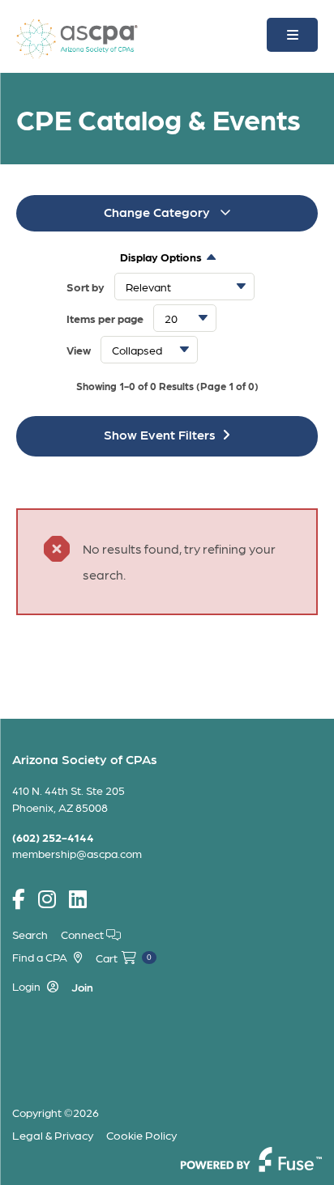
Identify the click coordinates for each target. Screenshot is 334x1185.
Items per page (104, 318)
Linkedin (78, 900)
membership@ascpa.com (77, 853)
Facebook (18, 900)
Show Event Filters (160, 434)
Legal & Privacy (52, 1135)
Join (82, 986)
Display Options (161, 256)
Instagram (47, 900)
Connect (83, 934)
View (78, 349)
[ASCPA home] (77, 37)
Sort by (85, 286)
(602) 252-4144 (53, 836)
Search (30, 934)
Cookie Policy (141, 1135)
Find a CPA (39, 956)
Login (26, 985)
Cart (124, 957)
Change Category (158, 211)
